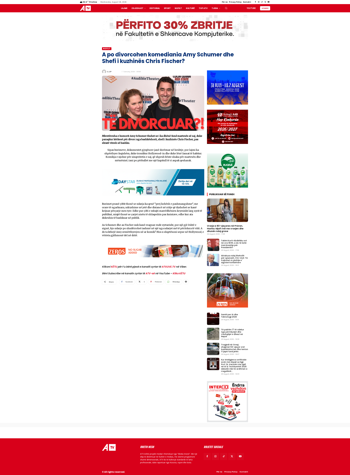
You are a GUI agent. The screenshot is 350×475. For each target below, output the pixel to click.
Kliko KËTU (179, 273)
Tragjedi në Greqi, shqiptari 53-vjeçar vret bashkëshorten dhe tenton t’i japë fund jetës (234, 348)
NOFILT (106, 48)
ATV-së (150, 273)
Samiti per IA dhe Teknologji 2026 (229, 315)
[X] (265, 2)
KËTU (114, 266)
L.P (110, 72)
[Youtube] (268, 2)
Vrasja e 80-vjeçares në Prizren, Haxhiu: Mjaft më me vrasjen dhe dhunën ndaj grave (225, 228)
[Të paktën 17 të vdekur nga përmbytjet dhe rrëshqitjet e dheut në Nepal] (213, 334)
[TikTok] (262, 2)
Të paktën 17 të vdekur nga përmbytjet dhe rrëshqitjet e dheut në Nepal (232, 333)
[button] (226, 8)
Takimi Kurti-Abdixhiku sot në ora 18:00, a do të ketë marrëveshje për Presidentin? (234, 244)
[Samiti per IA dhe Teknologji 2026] (213, 319)
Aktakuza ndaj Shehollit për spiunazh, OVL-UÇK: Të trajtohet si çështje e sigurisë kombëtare (234, 259)
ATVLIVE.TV (168, 266)
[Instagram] (258, 2)
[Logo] (86, 8)
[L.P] (104, 72)
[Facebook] (255, 2)
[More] (186, 282)
